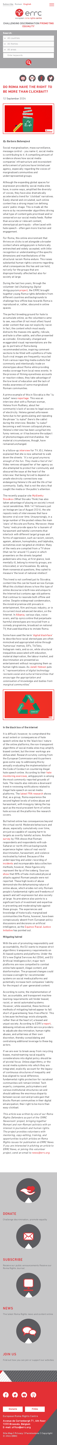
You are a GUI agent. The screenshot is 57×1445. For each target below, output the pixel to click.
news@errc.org (41, 1153)
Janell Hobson (38, 667)
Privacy (19, 1433)
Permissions (32, 1433)
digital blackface (42, 635)
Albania (20, 615)
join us (9, 1354)
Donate (13, 1409)
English (27, 4)
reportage (23, 398)
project (23, 290)
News (8, 1308)
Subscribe (8, 4)
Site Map (8, 1433)
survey (7, 839)
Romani (18, 4)
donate (9, 1214)
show (6, 874)
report (47, 1024)
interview (24, 450)
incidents (8, 863)
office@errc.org (21, 1427)
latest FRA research (31, 794)
